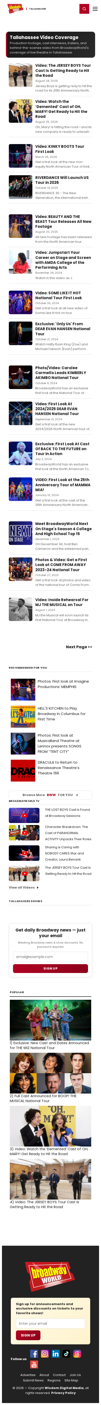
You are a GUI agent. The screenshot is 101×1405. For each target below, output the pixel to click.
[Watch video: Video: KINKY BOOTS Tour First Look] (20, 156)
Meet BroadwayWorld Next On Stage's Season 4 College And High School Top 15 (63, 528)
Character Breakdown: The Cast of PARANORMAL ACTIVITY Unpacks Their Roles (68, 832)
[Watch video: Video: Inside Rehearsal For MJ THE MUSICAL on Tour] (20, 609)
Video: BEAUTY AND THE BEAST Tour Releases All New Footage (63, 221)
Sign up (50, 968)
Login (72, 9)
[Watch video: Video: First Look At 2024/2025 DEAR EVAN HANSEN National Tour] (20, 413)
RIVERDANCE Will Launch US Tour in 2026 (62, 180)
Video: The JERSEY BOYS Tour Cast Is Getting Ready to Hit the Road (63, 70)
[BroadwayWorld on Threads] (77, 1353)
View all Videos (22, 887)
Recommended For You (28, 668)
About (44, 1375)
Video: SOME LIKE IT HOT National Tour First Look (58, 295)
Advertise (28, 1375)
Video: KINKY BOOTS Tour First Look (59, 149)
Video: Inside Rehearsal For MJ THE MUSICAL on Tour (61, 602)
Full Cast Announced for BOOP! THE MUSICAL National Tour (43, 1098)
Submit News (33, 1380)
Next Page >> (79, 647)
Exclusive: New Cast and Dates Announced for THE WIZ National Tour (49, 1045)
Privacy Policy (63, 1393)
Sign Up (28, 1335)
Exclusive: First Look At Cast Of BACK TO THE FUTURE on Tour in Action (62, 449)
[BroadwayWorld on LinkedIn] (55, 1353)
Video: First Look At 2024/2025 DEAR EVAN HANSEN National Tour (57, 409)
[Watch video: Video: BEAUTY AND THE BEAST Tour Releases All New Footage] (20, 226)
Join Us (75, 1375)
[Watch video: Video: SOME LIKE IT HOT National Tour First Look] (20, 302)
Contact (59, 1375)
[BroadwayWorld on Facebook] (34, 1353)
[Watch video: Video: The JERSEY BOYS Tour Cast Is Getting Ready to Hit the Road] (20, 75)
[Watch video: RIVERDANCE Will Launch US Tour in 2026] (20, 187)
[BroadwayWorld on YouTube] (34, 1364)
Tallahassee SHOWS (25, 901)
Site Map (71, 1380)
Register (58, 9)
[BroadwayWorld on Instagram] (44, 1353)
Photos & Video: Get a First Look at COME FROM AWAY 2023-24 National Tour (61, 564)
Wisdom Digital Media (64, 1388)
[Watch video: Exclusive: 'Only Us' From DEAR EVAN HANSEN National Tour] (20, 333)
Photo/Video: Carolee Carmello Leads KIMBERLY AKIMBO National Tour (60, 372)
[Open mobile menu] (95, 9)
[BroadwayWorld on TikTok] (66, 1353)
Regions (54, 1380)
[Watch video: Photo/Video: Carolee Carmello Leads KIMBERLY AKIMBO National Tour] (20, 377)
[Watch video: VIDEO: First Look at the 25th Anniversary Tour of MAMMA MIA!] (20, 489)
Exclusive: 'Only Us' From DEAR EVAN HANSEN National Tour (62, 329)
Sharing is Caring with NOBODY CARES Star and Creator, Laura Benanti (64, 853)
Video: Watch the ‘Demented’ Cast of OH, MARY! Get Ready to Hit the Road (61, 109)
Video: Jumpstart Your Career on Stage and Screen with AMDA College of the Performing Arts (63, 260)
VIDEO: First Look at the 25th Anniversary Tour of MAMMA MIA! (62, 484)
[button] (84, 9)
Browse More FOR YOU (48, 795)
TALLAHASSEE (37, 9)
